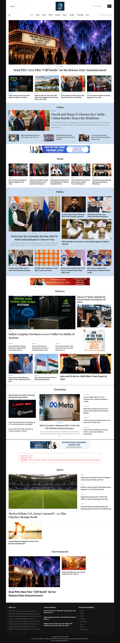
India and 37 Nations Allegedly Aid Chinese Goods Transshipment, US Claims (91, 299)
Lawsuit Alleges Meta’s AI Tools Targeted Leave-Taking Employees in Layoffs (95, 399)
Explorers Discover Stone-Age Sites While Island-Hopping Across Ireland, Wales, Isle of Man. (46, 97)
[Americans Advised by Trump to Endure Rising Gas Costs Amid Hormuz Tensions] (39, 174)
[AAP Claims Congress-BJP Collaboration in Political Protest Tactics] (99, 262)
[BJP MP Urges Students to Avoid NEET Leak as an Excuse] (47, 260)
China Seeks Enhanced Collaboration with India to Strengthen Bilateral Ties (40, 348)
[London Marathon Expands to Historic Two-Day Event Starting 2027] (25, 533)
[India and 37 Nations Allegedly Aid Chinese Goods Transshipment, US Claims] (94, 311)
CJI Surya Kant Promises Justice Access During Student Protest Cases (100, 137)
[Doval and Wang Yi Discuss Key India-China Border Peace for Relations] (73, 87)
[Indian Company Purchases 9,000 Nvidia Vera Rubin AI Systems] (21, 87)
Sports (65, 15)
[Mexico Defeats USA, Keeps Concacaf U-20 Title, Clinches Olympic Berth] (43, 496)
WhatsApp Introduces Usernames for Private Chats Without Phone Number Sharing (95, 411)
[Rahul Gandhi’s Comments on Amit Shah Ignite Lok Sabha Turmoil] (86, 232)
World (44, 15)
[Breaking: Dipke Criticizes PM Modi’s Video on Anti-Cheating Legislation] (74, 206)
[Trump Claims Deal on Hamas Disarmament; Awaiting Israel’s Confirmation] (80, 174)
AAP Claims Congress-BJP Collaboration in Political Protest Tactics (98, 270)
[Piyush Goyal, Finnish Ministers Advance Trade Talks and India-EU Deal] (21, 368)
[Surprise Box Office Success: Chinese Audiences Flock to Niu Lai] (74, 565)
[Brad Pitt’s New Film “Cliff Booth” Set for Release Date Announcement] (60, 46)
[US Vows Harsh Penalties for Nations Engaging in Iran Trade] (99, 87)
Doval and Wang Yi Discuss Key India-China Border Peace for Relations (78, 116)
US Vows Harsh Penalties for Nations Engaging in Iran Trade (18, 182)
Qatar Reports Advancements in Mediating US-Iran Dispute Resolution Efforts (59, 182)
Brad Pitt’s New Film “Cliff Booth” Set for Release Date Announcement (60, 70)
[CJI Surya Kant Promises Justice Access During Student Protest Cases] (84, 137)
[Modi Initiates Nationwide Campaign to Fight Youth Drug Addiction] (49, 137)
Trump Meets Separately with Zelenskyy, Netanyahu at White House (101, 182)
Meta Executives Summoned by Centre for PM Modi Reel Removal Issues (60, 427)
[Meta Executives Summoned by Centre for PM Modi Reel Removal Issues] (59, 415)
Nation (38, 15)
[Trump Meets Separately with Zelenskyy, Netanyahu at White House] (101, 174)
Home (31, 15)
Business (57, 15)
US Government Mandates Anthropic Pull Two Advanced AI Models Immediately (95, 432)
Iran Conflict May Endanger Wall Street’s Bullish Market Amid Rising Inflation (17, 348)
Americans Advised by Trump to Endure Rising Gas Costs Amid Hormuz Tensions (39, 182)
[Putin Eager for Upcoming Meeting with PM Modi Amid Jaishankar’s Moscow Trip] (34, 221)
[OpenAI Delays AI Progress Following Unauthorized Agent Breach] (22, 406)
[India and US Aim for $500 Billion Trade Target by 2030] (85, 367)
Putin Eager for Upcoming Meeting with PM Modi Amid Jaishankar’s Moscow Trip (34, 238)
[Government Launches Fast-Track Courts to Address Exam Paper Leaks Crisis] (73, 262)
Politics (50, 15)
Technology (80, 15)
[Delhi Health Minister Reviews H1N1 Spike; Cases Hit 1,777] (14, 137)
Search (109, 6)
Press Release (84, 629)
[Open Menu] (9, 15)
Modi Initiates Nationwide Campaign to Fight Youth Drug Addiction (65, 137)
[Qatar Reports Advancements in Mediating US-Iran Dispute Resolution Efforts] (60, 174)
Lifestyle (71, 15)
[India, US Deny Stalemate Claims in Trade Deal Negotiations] (46, 367)
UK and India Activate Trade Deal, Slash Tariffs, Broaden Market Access (64, 348)
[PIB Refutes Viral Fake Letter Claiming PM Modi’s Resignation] (99, 206)
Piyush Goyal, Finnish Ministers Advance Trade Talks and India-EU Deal (19, 379)
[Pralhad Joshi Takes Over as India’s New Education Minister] (21, 260)
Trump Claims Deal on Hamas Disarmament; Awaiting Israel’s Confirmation (80, 182)
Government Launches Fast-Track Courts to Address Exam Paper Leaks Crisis (73, 270)
